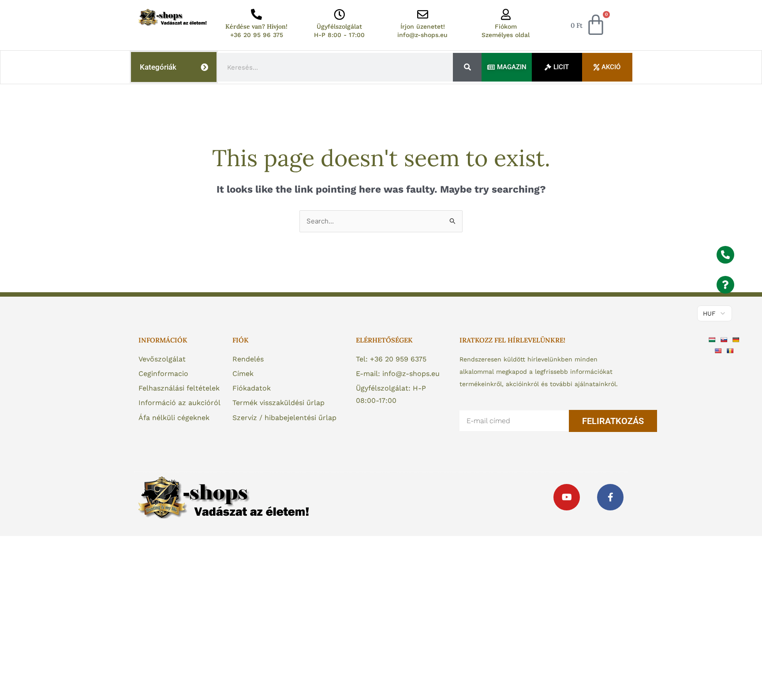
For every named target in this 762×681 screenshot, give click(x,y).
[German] (737, 339)
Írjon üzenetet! (422, 26)
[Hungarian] (713, 339)
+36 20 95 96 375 (256, 34)
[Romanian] (731, 350)
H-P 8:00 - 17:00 (339, 34)
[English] (719, 350)
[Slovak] (725, 339)
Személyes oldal (506, 34)
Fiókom (506, 26)
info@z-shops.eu (422, 34)
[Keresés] (467, 67)
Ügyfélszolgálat (339, 26)
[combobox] (335, 67)
